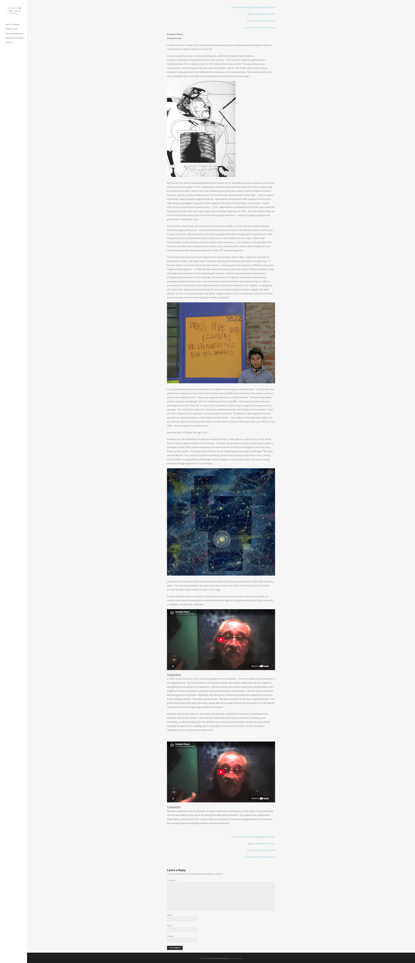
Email (170, 925)
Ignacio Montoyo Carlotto (261, 13)
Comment (171, 880)
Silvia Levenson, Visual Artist (260, 27)
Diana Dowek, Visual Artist (261, 20)
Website (170, 936)
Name (170, 915)
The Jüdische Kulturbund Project (216, 958)
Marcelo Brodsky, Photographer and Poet (253, 7)
